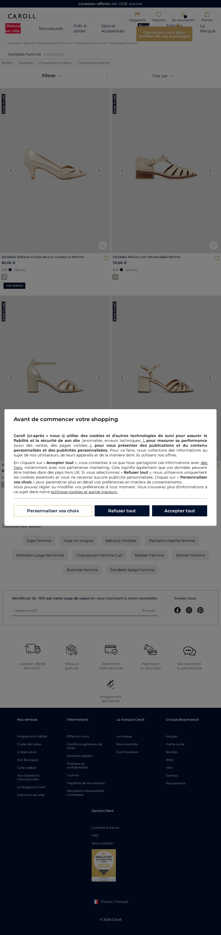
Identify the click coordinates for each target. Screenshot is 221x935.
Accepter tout (179, 510)
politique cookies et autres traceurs (84, 491)
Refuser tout (122, 510)
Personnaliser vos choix (53, 510)
